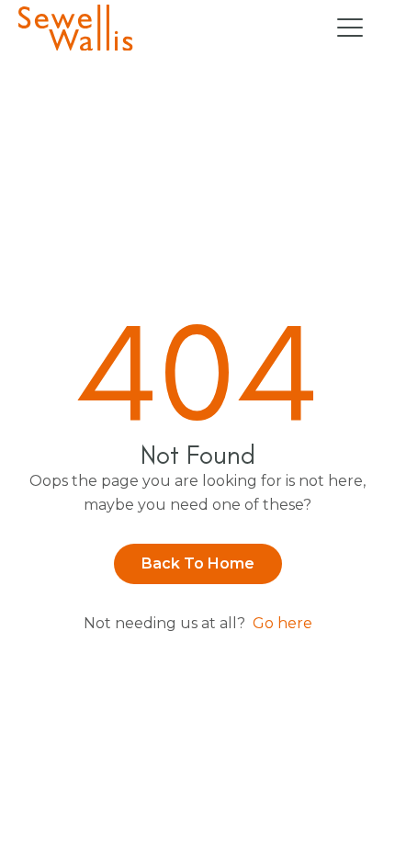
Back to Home (197, 563)
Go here (282, 623)
